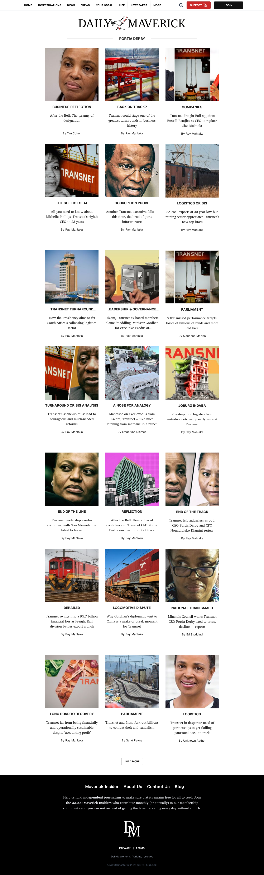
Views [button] (85, 5)
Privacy (124, 848)
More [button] (157, 5)
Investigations (49, 5)
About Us (133, 786)
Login (228, 5)
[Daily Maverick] (132, 23)
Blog (179, 786)
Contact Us (158, 786)
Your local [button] (104, 5)
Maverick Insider (102, 786)
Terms (140, 848)
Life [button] (122, 5)
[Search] (181, 5)
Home (28, 5)
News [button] (71, 5)
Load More (132, 761)
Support (196, 5)
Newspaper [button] (139, 5)
